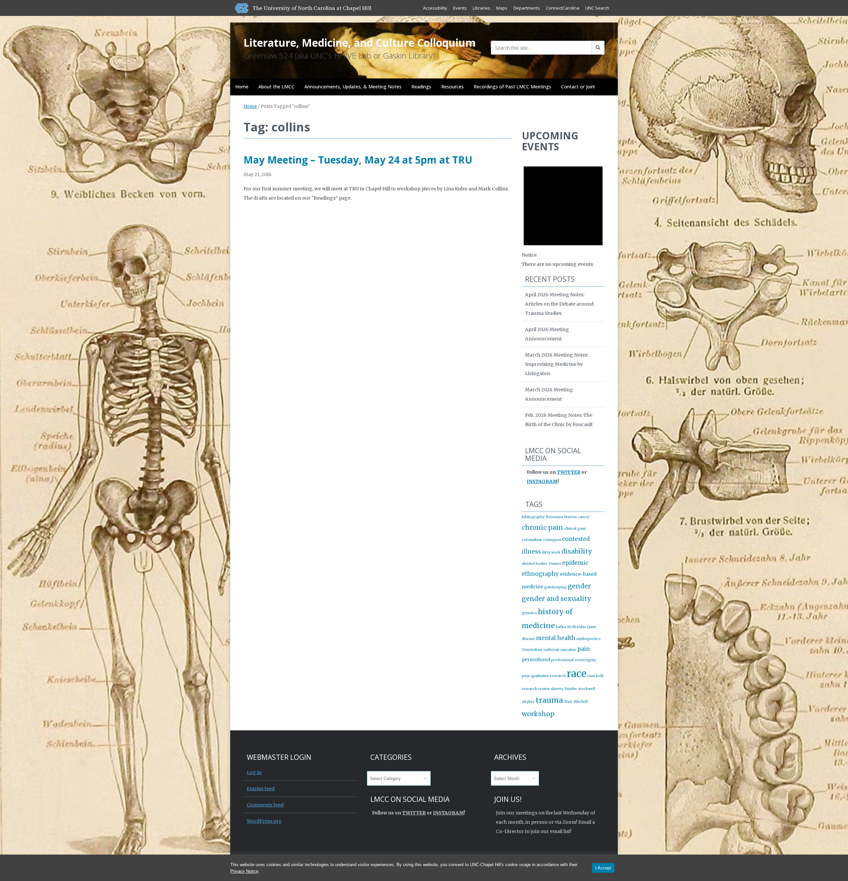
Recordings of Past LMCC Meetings (512, 86)
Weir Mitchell (576, 702)
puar (526, 676)
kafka (561, 627)
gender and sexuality (556, 599)
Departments (526, 8)
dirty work (551, 552)
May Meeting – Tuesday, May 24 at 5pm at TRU (357, 160)
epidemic (575, 562)
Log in (254, 772)
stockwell (586, 689)
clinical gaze (575, 528)
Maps (501, 8)
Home (241, 86)
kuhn (581, 627)
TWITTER (568, 472)
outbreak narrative (559, 650)
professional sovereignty (573, 660)
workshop (538, 714)
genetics (529, 613)
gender (579, 586)
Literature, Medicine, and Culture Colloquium (359, 42)
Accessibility (435, 8)
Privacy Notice (244, 871)
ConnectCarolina (562, 8)
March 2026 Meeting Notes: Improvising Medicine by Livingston (556, 364)
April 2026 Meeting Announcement (547, 334)
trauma (549, 700)
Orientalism (532, 650)
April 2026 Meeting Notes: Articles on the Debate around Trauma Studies (559, 304)
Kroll (571, 627)
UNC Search (597, 8)
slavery (557, 689)
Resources (452, 86)
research (529, 689)
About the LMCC (276, 86)
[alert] (563, 213)
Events (460, 8)
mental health (555, 638)
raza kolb (595, 676)
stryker (528, 702)
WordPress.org (264, 821)
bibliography (533, 517)
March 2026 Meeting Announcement (549, 394)
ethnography (540, 573)
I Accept (603, 867)
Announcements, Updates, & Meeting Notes (352, 86)
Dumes (555, 564)
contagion (552, 540)
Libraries (481, 8)
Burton (570, 517)
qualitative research (548, 676)
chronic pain (542, 527)
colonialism (532, 540)
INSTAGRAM (542, 481)
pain (583, 649)
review (544, 689)
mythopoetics (588, 639)
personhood (536, 659)
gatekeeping (555, 587)
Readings (421, 86)
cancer (584, 517)
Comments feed (265, 805)
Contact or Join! (578, 86)
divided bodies (535, 564)
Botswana (554, 517)
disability (576, 551)
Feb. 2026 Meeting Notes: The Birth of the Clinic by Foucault (559, 419)
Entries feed (261, 789)
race (576, 673)
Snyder (570, 689)
